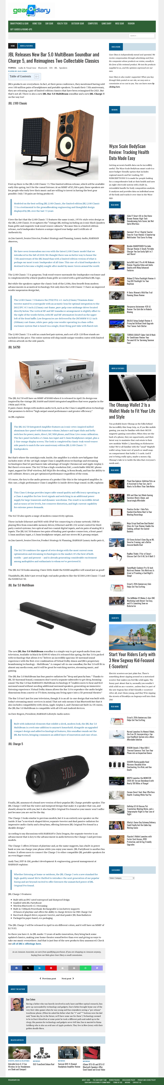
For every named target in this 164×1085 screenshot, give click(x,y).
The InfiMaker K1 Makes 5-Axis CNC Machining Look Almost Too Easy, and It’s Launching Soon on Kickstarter (141, 602)
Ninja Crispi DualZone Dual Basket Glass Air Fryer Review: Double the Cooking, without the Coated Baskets (140, 527)
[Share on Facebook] (16, 968)
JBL (55, 68)
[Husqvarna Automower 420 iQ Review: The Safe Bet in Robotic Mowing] (116, 312)
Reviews (36, 1061)
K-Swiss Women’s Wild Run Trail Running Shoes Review (139, 294)
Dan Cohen (22, 71)
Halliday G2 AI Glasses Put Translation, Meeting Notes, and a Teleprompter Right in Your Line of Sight (140, 810)
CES (51, 68)
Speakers (63, 68)
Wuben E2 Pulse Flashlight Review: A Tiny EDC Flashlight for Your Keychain (141, 281)
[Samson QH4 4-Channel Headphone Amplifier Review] (69, 1057)
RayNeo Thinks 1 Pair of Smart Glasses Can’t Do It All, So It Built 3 (141, 555)
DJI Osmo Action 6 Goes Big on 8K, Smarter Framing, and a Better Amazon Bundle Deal (140, 542)
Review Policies (114, 1080)
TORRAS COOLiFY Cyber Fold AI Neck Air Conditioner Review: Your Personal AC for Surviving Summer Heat (141, 338)
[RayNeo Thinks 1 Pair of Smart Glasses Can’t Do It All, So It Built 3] (116, 559)
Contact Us (137, 1082)
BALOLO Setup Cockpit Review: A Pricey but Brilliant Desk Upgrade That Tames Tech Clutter (140, 323)
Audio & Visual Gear (27, 68)
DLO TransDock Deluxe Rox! (43, 1064)
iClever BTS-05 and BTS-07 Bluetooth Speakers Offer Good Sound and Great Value (94, 1067)
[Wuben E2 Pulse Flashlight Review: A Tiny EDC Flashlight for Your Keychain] (116, 284)
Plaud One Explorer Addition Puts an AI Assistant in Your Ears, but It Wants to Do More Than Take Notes (141, 484)
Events (11, 1061)
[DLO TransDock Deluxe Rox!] (42, 1057)
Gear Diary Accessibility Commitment (97, 1082)
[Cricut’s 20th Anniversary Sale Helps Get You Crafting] (116, 589)
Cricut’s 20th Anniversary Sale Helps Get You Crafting (139, 585)
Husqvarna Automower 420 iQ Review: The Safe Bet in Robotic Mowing (139, 309)
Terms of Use (117, 1082)
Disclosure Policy (128, 1080)
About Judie (86, 1080)
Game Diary (106, 23)
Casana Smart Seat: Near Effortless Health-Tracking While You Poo (141, 793)
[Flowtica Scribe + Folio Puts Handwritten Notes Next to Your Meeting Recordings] (116, 514)
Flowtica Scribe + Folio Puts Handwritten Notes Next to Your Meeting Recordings (139, 512)
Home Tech (36, 23)
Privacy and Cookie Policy (147, 1080)
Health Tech (62, 23)
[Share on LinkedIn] (39, 968)
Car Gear (49, 23)
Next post (66, 978)
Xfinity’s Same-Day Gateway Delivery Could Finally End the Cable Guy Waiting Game (141, 825)
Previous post (49, 978)
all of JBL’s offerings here (26, 943)
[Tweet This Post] (28, 968)
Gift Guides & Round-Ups (21, 29)
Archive (127, 1082)
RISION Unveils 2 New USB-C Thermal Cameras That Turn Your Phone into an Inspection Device (140, 750)
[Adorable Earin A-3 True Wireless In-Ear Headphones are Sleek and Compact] (19, 1057)
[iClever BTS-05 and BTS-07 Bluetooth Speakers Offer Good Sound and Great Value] (91, 1057)
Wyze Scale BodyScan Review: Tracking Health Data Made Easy (129, 152)
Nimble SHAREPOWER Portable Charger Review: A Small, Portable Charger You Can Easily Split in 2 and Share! (140, 250)
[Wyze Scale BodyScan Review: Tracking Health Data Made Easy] (132, 140)
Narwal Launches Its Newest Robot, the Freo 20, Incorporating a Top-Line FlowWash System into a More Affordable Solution (141, 735)
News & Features (22, 1061)
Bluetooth (42, 68)
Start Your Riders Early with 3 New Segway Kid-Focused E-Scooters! (132, 660)
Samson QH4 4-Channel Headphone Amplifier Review (69, 1065)
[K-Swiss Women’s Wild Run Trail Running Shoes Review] (116, 298)
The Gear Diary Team (99, 1080)
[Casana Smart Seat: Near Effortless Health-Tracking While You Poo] (116, 797)
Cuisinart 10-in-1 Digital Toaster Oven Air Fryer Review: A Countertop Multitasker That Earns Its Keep (141, 234)
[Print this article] (74, 968)
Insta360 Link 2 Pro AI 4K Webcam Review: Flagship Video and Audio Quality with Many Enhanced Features (140, 266)
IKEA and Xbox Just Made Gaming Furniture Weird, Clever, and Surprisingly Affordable (140, 498)
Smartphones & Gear (19, 23)
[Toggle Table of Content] (35, 76)
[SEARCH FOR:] (142, 35)
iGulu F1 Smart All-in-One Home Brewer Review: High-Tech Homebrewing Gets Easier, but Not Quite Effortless (140, 219)
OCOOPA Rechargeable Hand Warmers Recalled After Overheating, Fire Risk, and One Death (139, 765)
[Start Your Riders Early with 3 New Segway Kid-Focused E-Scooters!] (132, 648)
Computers (93, 23)
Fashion (131, 23)
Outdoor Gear (77, 23)
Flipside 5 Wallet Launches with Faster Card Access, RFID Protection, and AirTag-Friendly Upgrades (139, 840)
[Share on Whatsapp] (85, 968)
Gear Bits (115, 618)
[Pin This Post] (51, 968)
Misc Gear (119, 23)
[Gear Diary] (31, 10)
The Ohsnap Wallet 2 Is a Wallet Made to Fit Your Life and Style (132, 410)
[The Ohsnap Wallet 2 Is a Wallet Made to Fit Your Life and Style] (132, 399)
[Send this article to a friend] (62, 968)
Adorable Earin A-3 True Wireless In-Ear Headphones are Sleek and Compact (19, 1066)
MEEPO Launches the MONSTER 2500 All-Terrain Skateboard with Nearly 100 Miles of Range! (140, 780)
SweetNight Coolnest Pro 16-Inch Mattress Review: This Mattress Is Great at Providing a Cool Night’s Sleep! (140, 571)
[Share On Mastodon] (97, 968)
